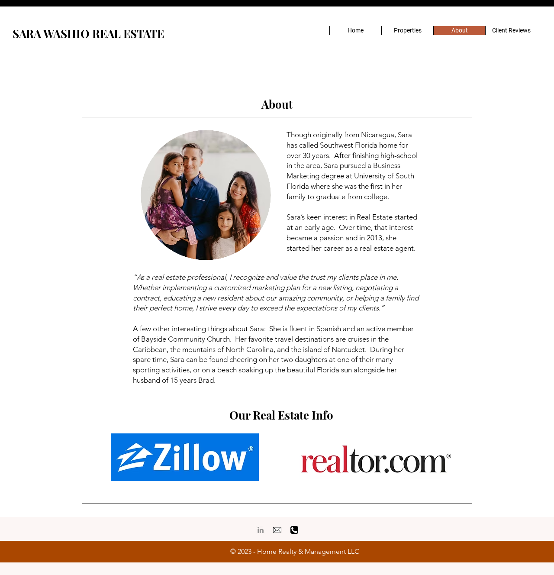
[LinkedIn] (260, 530)
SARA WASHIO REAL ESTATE (88, 33)
